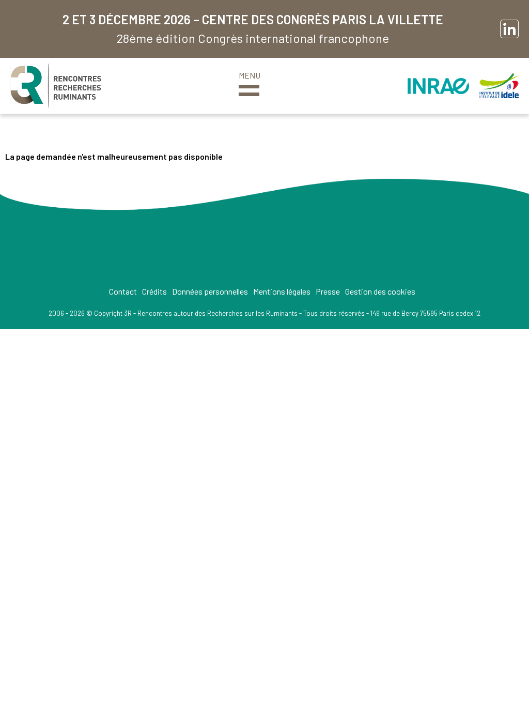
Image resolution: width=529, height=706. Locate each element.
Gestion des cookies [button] (380, 291)
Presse (328, 291)
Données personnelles (210, 291)
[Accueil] (55, 86)
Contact (123, 291)
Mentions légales (281, 291)
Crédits (154, 291)
